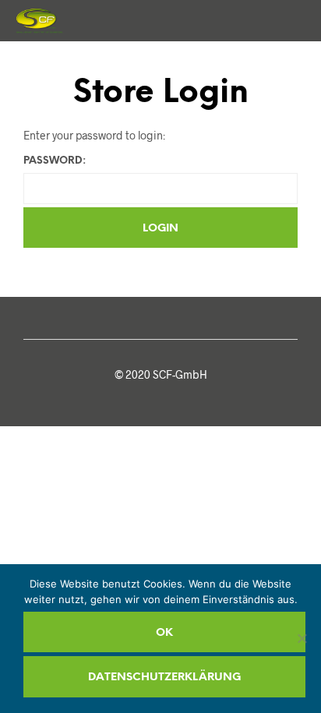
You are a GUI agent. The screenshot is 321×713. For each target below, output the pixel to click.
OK (164, 633)
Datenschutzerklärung (164, 677)
